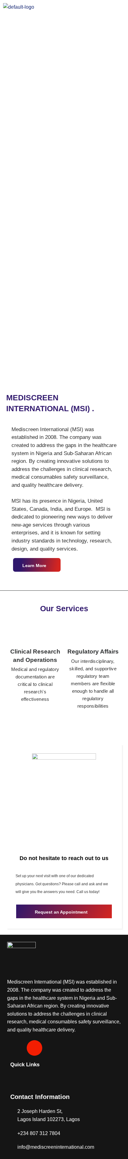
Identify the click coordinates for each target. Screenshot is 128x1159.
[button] (64, 23)
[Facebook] (15, 1048)
